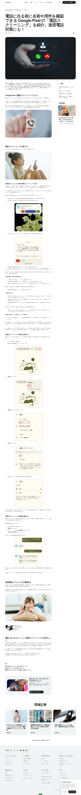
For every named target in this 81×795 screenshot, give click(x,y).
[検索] (60, 2)
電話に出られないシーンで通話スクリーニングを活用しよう (66, 97)
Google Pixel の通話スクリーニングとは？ (66, 88)
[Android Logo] (8, 2)
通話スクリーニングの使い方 (65, 91)
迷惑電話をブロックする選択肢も (65, 93)
